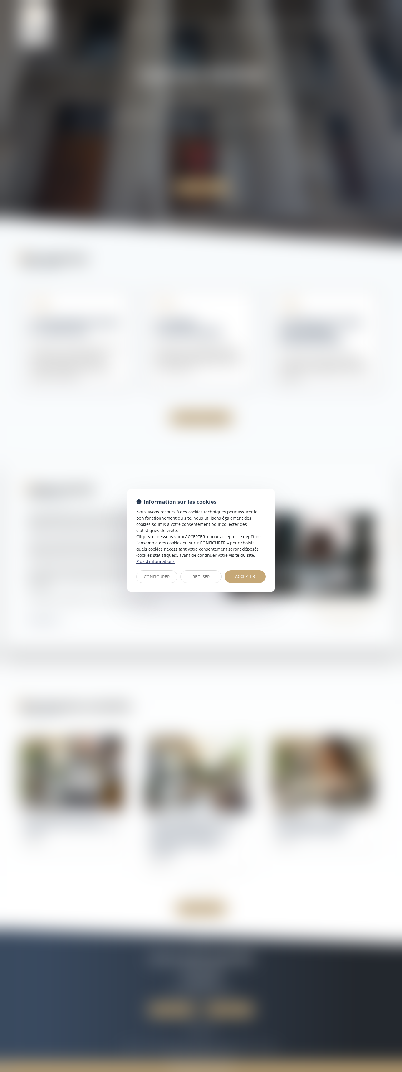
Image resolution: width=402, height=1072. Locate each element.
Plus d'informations (155, 561)
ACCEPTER (245, 576)
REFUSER (201, 576)
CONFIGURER (157, 576)
